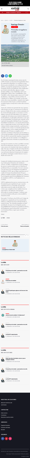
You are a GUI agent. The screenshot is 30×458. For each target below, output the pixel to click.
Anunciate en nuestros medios (7, 417)
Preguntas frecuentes (5, 425)
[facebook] (2, 75)
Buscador (3, 429)
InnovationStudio (24, 451)
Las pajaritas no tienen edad (8, 249)
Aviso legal (8, 454)
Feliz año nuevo (4, 226)
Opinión (6, 20)
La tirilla (10, 20)
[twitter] (6, 75)
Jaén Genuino (4, 404)
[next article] (26, 12)
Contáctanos (3, 415)
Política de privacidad (16, 454)
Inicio (2, 20)
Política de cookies (24, 454)
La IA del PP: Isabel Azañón (12, 334)
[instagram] (10, 438)
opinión (8, 217)
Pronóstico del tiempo (5, 427)
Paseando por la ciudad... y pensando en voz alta (16, 270)
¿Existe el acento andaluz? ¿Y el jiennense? (15, 315)
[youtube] (6, 438)
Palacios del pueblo (24, 226)
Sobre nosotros (4, 413)
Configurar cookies (25, 456)
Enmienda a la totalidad (11, 280)
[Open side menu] (1, 8)
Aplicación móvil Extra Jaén (6, 402)
